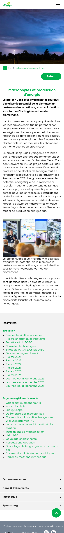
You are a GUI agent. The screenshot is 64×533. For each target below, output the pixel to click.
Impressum (30, 526)
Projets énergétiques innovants (20, 398)
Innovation (9, 330)
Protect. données (13, 526)
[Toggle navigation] (58, 4)
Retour (51, 76)
